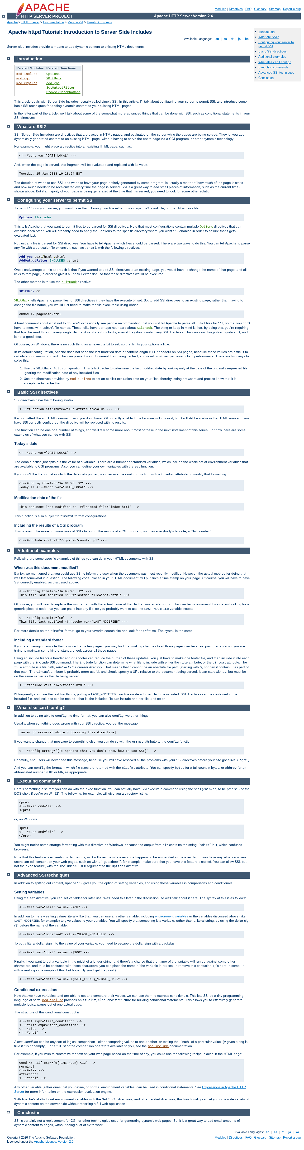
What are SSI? (268, 37)
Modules (220, 9)
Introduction (266, 31)
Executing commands (273, 67)
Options (53, 74)
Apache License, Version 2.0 (53, 1141)
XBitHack (54, 78)
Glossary (260, 9)
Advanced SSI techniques (276, 72)
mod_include (26, 74)
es (225, 39)
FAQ (248, 9)
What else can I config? (274, 62)
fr (232, 39)
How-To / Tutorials (99, 22)
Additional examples (272, 56)
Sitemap (274, 9)
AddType (53, 83)
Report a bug (292, 9)
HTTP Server (30, 22)
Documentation (53, 22)
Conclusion (266, 78)
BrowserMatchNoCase (63, 92)
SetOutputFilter (60, 88)
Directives (236, 9)
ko (247, 39)
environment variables (171, 916)
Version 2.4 (75, 22)
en (217, 39)
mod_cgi (23, 78)
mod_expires (26, 83)
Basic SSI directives (272, 51)
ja (239, 39)
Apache (12, 22)
